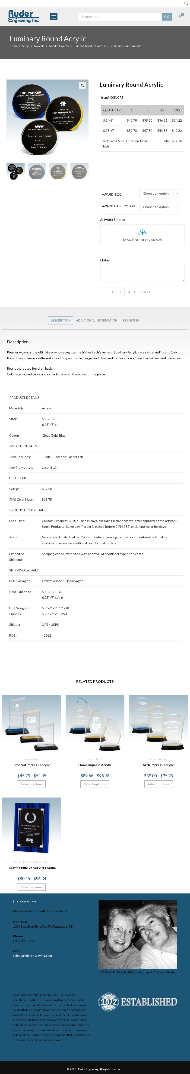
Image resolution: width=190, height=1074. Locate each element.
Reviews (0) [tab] (131, 320)
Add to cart (139, 292)
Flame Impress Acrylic (94, 765)
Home (14, 46)
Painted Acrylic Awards (89, 46)
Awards (39, 46)
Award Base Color (118, 206)
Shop (25, 46)
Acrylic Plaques (22, 862)
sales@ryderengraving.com (32, 955)
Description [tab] (61, 320)
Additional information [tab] (96, 320)
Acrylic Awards (59, 46)
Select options (32, 784)
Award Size (111, 194)
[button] (186, 4)
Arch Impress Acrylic (158, 765)
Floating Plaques (40, 862)
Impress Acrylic (31, 759)
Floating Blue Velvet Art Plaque (31, 868)
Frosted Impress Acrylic (31, 765)
